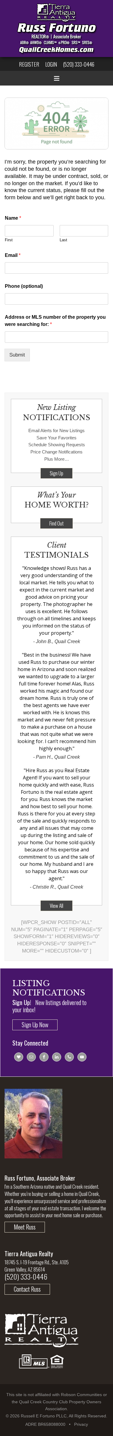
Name (13, 218)
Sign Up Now (35, 1024)
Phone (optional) (24, 286)
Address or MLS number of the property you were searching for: (55, 321)
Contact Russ (27, 1288)
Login (51, 64)
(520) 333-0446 (78, 64)
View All (56, 905)
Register (29, 64)
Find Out (56, 523)
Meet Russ (25, 1226)
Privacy (81, 1424)
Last (63, 240)
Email (12, 255)
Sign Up (56, 473)
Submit (17, 355)
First (9, 240)
